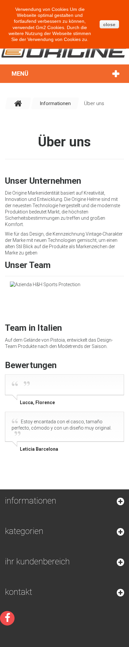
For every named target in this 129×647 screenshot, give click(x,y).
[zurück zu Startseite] (18, 103)
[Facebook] (7, 618)
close (109, 24)
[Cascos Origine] (64, 51)
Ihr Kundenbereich (37, 561)
